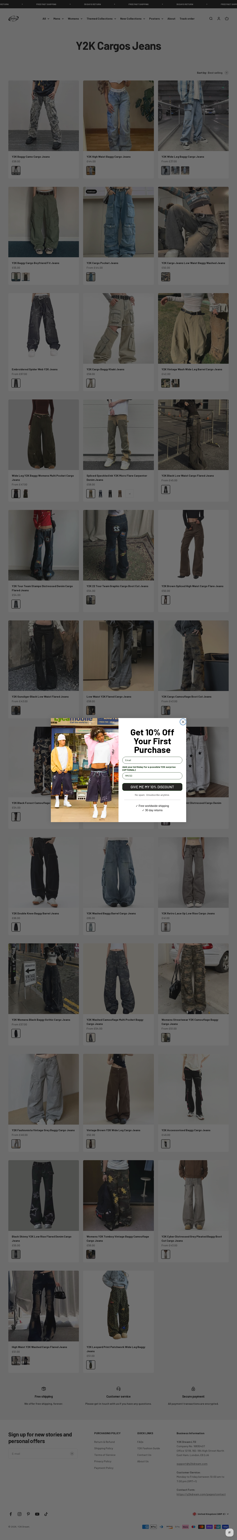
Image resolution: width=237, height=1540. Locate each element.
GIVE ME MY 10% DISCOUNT (152, 787)
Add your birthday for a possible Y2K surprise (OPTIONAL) (149, 768)
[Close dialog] (183, 722)
